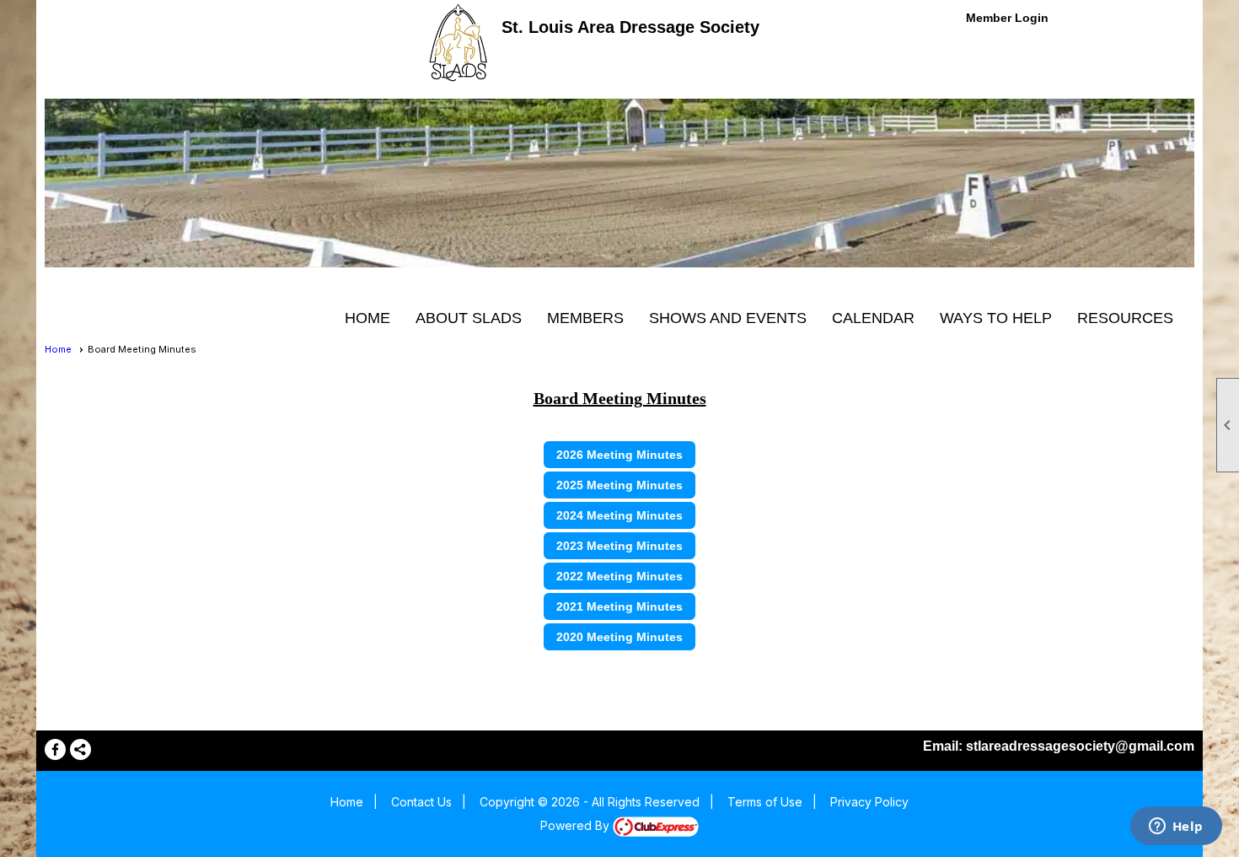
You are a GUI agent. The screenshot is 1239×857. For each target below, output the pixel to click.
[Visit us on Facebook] (55, 749)
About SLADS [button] (469, 318)
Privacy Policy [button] (869, 802)
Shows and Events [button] (728, 318)
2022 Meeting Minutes (619, 576)
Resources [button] (1125, 318)
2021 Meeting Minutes (619, 606)
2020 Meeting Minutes (619, 637)
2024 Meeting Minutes (619, 515)
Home (367, 318)
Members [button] (585, 318)
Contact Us (421, 802)
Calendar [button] (873, 318)
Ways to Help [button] (996, 318)
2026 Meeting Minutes (619, 454)
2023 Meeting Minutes (619, 545)
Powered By (576, 825)
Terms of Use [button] (764, 802)
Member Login (1007, 17)
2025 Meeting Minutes (619, 485)
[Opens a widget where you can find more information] (1175, 827)
